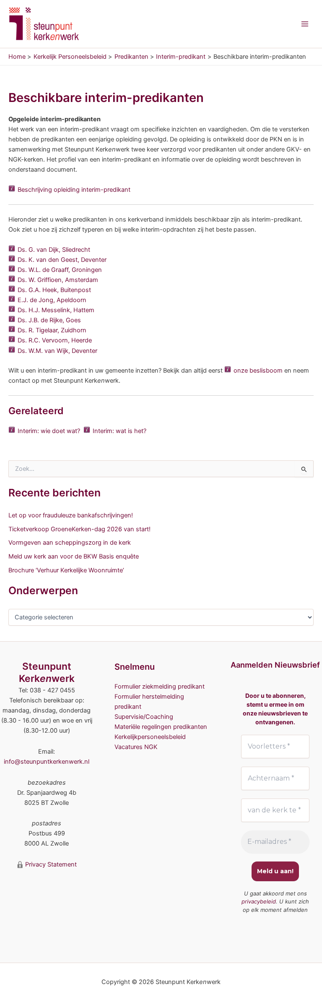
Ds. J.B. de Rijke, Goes (49, 320)
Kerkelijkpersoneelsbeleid (150, 737)
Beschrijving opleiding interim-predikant (74, 189)
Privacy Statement (50, 864)
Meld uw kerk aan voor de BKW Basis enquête (73, 556)
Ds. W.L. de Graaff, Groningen (60, 270)
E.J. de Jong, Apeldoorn (52, 300)
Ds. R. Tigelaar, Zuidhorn (52, 330)
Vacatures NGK (136, 747)
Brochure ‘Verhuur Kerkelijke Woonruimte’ (66, 570)
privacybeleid (259, 901)
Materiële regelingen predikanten (160, 727)
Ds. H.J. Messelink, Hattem (56, 310)
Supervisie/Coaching (143, 716)
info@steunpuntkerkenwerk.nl (46, 761)
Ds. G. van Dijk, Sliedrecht (54, 249)
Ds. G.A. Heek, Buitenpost (54, 290)
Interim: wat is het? (119, 431)
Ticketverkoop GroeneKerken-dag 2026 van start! (79, 529)
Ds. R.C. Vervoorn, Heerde (55, 340)
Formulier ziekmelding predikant (159, 686)
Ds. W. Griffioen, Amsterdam (58, 280)
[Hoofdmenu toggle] (305, 24)
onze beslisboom (258, 370)
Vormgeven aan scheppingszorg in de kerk (69, 542)
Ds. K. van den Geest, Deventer (62, 260)
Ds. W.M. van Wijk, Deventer (57, 351)
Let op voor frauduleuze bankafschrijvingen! (70, 515)
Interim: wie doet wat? (49, 431)
